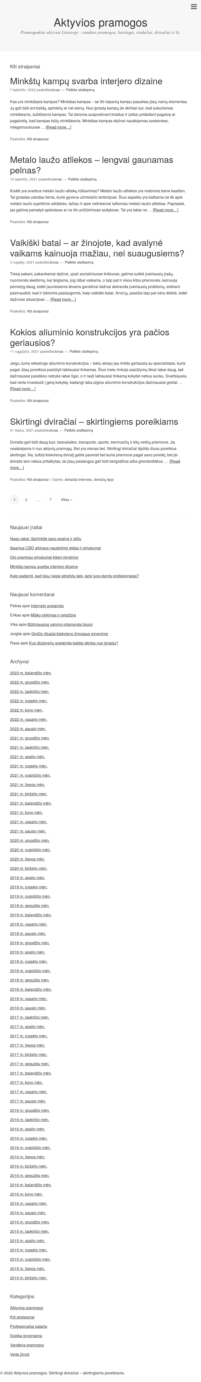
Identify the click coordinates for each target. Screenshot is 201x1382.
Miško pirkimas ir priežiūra (53, 615)
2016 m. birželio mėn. (28, 1166)
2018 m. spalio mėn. (27, 952)
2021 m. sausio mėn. (28, 831)
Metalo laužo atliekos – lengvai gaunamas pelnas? (91, 164)
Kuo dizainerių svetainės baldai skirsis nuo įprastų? (73, 643)
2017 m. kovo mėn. (26, 1082)
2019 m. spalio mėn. (27, 877)
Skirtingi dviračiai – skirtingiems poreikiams (94, 421)
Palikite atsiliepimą (80, 89)
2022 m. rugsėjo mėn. (29, 700)
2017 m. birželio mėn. (28, 1054)
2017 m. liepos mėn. (27, 1045)
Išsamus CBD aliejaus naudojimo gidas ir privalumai (55, 548)
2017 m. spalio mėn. (27, 1026)
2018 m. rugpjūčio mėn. (30, 970)
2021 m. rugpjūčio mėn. (30, 775)
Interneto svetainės (47, 605)
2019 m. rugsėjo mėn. (29, 887)
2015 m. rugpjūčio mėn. (30, 1259)
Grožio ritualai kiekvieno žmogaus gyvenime (69, 633)
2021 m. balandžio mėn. (31, 803)
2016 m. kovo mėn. (26, 1194)
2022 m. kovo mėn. (26, 710)
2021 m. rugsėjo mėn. (29, 766)
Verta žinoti (19, 1354)
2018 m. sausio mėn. (28, 1008)
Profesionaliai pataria (28, 1326)
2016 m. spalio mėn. (27, 1129)
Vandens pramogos (27, 1345)
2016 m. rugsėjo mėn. (29, 1138)
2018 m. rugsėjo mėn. (29, 961)
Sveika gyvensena (26, 1335)
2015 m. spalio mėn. (27, 1240)
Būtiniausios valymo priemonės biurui (60, 624)
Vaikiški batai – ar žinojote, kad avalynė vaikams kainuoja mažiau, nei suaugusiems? (97, 247)
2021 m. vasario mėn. (28, 821)
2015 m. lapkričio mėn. (29, 1231)
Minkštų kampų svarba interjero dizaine (86, 80)
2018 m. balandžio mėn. (31, 989)
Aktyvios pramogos (101, 22)
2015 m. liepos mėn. (27, 1268)
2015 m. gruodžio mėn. (30, 1222)
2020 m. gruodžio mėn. (30, 840)
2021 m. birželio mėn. (28, 794)
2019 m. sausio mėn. (28, 933)
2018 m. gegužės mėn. (30, 980)
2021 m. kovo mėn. (26, 812)
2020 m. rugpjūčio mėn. (30, 849)
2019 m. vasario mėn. (28, 924)
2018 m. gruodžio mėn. (30, 943)
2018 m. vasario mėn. (28, 998)
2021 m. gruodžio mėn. (30, 738)
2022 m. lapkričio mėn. (29, 691)
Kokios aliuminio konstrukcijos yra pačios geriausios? (89, 336)
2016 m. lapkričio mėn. (29, 1119)
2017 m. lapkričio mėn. (29, 1017)
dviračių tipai (103, 479)
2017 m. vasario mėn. (28, 1091)
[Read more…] (58, 127)
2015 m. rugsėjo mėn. (29, 1250)
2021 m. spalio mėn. (27, 756)
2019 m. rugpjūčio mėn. (30, 896)
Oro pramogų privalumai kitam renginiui (44, 557)
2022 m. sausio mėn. (28, 728)
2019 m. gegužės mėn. (30, 905)
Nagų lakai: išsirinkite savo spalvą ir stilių (45, 538)
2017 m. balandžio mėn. (31, 1073)
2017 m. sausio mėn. (28, 1101)
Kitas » (66, 499)
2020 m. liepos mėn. (27, 859)
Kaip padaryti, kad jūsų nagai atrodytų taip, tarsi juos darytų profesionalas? (74, 576)
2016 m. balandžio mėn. (31, 1185)
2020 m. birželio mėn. (28, 868)
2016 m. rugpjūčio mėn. (30, 1147)
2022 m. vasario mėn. (28, 719)
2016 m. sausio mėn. (28, 1212)
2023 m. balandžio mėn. (31, 673)
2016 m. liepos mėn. (27, 1157)
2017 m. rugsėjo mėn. (29, 1036)
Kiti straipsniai (38, 138)
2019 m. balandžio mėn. (31, 915)
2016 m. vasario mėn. (28, 1203)
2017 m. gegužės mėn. (30, 1064)
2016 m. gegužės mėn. (30, 1175)
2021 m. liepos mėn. (27, 784)
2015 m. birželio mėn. (28, 1278)
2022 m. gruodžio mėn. (30, 682)
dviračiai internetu (78, 479)
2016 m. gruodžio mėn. (30, 1110)
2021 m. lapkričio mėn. (29, 747)
